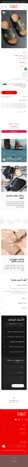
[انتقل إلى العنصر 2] (14, 50)
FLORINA (25, 53)
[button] (4, 159)
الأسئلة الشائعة (12, 323)
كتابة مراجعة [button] (14, 131)
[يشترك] (3, 446)
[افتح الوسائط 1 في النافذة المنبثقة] (3, 12)
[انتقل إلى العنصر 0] (15, 50)
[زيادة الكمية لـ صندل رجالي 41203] (19, 92)
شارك (24, 96)
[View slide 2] (15, 405)
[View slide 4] (11, 405)
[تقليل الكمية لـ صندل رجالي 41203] (25, 92)
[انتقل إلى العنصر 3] (12, 50)
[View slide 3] (13, 405)
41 (24, 75)
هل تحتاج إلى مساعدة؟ (5, 96)
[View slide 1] (16, 405)
